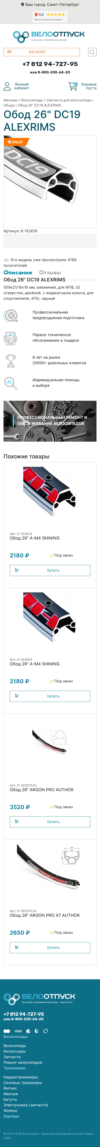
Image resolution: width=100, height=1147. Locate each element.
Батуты (10, 1099)
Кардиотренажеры (20, 1077)
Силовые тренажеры (22, 1082)
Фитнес (10, 1088)
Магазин (10, 100)
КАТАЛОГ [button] (37, 52)
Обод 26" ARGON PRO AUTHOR (41, 789)
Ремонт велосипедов (22, 1062)
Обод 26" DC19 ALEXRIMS (39, 105)
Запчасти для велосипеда (69, 100)
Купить (53, 570)
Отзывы (50, 272)
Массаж (10, 1093)
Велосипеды (32, 100)
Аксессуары (14, 1051)
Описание (17, 272)
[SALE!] (50, 181)
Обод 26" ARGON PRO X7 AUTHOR (45, 915)
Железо (10, 1110)
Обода (8, 105)
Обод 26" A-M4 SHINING (35, 538)
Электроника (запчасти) (25, 1105)
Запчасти (12, 1056)
